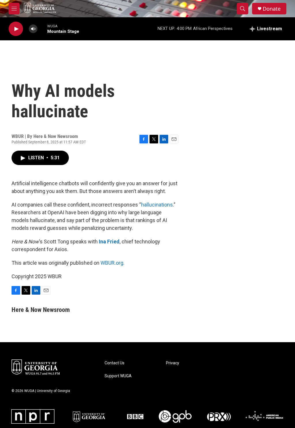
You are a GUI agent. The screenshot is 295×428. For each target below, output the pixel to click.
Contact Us (114, 363)
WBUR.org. (112, 263)
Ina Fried (109, 241)
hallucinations (157, 205)
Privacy (172, 363)
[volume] (33, 28)
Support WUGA (118, 376)
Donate (272, 9)
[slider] (42, 29)
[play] (15, 29)
